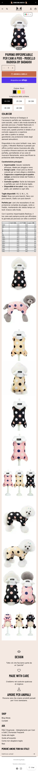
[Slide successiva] (35, 2)
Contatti (5, 721)
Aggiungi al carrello (20, 74)
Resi (3, 744)
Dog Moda (21, 759)
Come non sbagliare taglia (12, 741)
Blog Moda (6, 718)
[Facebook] (17, 768)
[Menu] (2, 8)
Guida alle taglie (8, 735)
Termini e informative (19, 764)
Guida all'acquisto (9, 738)
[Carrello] (35, 8)
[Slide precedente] (2, 2)
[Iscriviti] (34, 754)
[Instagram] (21, 768)
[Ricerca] (7, 8)
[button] (28, 14)
